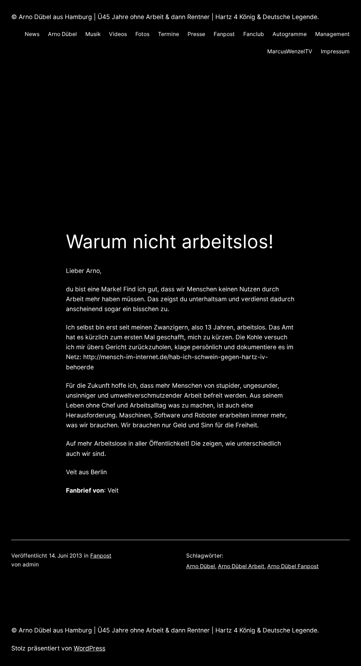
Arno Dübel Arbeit (241, 566)
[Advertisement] (180, 139)
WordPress (89, 648)
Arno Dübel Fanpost (293, 566)
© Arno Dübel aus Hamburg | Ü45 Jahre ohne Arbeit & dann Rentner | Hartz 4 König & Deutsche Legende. (165, 16)
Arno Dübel (200, 566)
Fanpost (100, 555)
